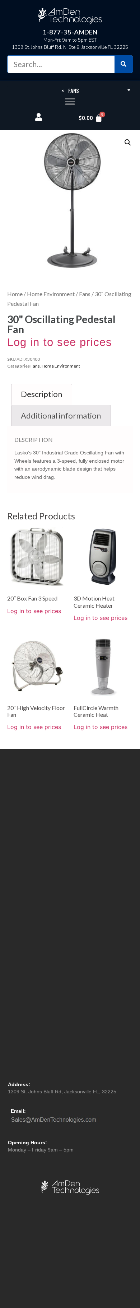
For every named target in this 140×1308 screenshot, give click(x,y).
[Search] (123, 64)
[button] (70, 102)
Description (41, 394)
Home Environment (51, 293)
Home (15, 293)
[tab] (41, 394)
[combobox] (70, 90)
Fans (84, 293)
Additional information (61, 415)
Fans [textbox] (70, 90)
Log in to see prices (59, 342)
